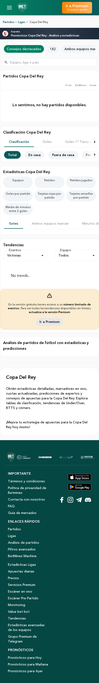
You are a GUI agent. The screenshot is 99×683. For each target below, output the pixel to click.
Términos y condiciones (26, 481)
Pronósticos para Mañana (28, 664)
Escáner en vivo (20, 591)
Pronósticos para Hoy (25, 657)
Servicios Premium (21, 585)
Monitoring (16, 605)
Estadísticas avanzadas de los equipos (26, 627)
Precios (13, 578)
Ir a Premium (49, 322)
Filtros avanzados (22, 549)
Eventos (15, 250)
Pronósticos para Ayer (25, 671)
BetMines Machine (22, 556)
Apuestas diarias (21, 571)
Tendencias (17, 618)
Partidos (8, 22)
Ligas (21, 22)
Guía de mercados (22, 513)
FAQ (11, 506)
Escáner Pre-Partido (23, 598)
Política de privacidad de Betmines (27, 490)
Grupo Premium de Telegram (22, 638)
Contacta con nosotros (26, 499)
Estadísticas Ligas (22, 564)
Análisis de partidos (23, 542)
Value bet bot (19, 611)
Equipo (65, 250)
